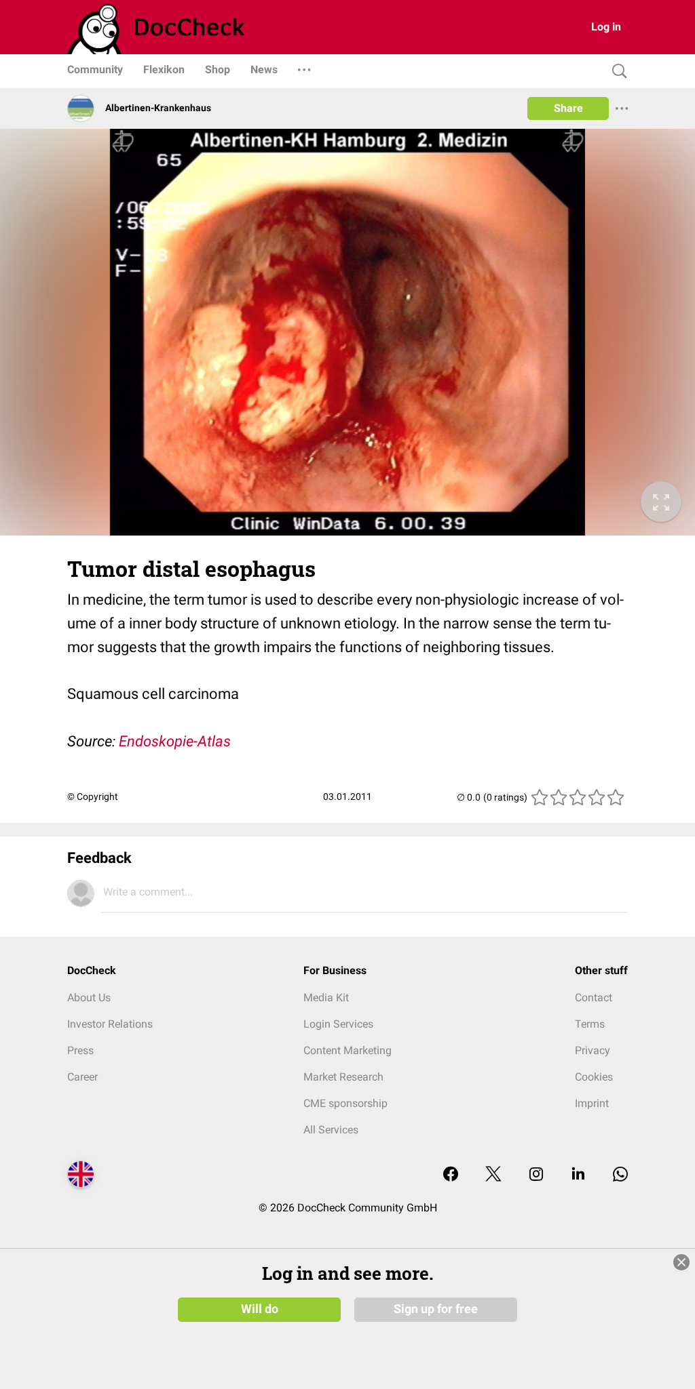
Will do (259, 1309)
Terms (590, 1024)
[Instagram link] (536, 1175)
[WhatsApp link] (620, 1175)
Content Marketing (347, 1050)
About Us (89, 997)
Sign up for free (436, 1309)
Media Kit (326, 997)
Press (80, 1050)
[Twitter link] (493, 1175)
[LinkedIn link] (578, 1175)
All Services (330, 1129)
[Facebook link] (450, 1175)
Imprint (592, 1103)
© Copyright (92, 796)
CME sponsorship (345, 1103)
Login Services (338, 1024)
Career (82, 1076)
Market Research (343, 1076)
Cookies (594, 1076)
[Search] (616, 71)
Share (568, 108)
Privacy (592, 1050)
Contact (593, 997)
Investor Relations (110, 1024)
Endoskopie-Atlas (175, 741)
